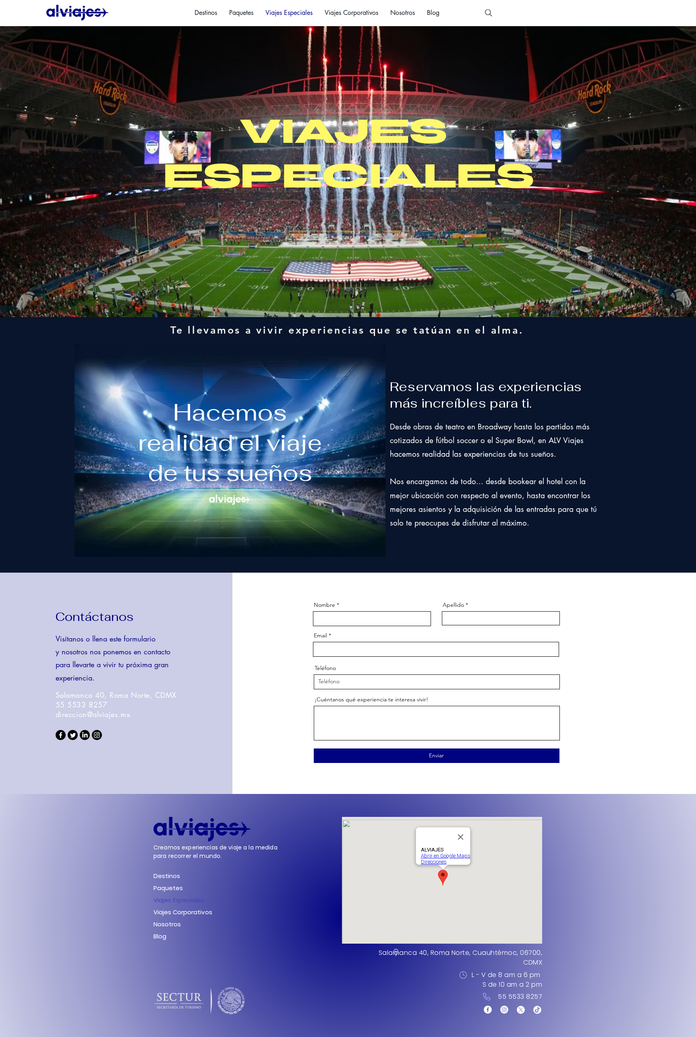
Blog (159, 936)
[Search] (488, 12)
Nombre (324, 605)
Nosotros (167, 924)
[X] (521, 1009)
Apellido (453, 605)
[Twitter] (73, 735)
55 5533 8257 (520, 996)
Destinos (166, 876)
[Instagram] (97, 735)
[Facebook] (61, 735)
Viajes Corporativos (175, 912)
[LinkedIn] (85, 735)
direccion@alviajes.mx (93, 714)
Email (320, 635)
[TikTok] (537, 1009)
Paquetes (168, 888)
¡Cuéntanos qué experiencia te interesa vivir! (371, 699)
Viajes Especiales (175, 900)
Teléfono (325, 668)
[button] (205, 13)
